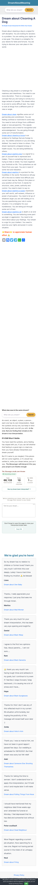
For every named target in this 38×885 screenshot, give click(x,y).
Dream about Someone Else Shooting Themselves (18, 765)
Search (29, 10)
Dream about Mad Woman (14, 610)
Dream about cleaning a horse (13, 135)
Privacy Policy (19, 875)
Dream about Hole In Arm (13, 731)
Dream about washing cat (11, 212)
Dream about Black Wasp (13, 635)
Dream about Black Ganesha (15, 660)
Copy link (19, 529)
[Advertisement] (19, 70)
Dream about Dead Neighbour (15, 830)
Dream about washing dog (12, 154)
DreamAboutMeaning (19, 3)
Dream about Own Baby (13, 585)
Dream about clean (9, 114)
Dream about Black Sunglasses (16, 696)
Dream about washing (10, 172)
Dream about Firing (11, 862)
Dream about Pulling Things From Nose (19, 794)
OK (26, 883)
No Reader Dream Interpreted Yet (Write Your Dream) (17, 25)
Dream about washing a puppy (13, 191)
